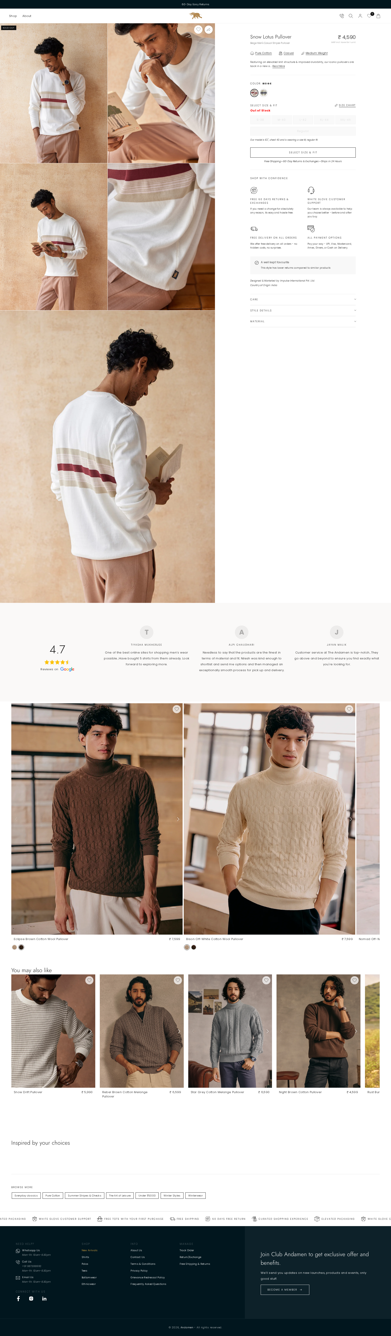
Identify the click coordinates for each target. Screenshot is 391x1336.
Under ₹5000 (147, 1195)
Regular (312, 132)
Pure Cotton (52, 1195)
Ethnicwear (89, 1284)
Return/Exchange (190, 1257)
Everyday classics (26, 1195)
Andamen (187, 1327)
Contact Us (138, 1257)
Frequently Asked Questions (148, 1284)
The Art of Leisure (120, 1195)
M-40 (285, 120)
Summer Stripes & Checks (84, 1195)
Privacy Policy (139, 1270)
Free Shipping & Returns (195, 1264)
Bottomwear (89, 1277)
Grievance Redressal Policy (148, 1277)
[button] (13, 16)
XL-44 (327, 120)
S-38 (264, 120)
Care (254, 299)
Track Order (187, 1250)
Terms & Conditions (143, 1264)
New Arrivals (90, 1250)
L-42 (306, 120)
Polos (85, 1264)
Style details (261, 310)
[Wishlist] (369, 15)
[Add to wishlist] (198, 29)
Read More (278, 66)
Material (257, 321)
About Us (136, 1250)
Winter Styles (172, 1195)
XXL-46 (348, 120)
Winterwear (195, 1195)
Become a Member (282, 1289)
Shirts (85, 1257)
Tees (84, 1270)
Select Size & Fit (303, 152)
